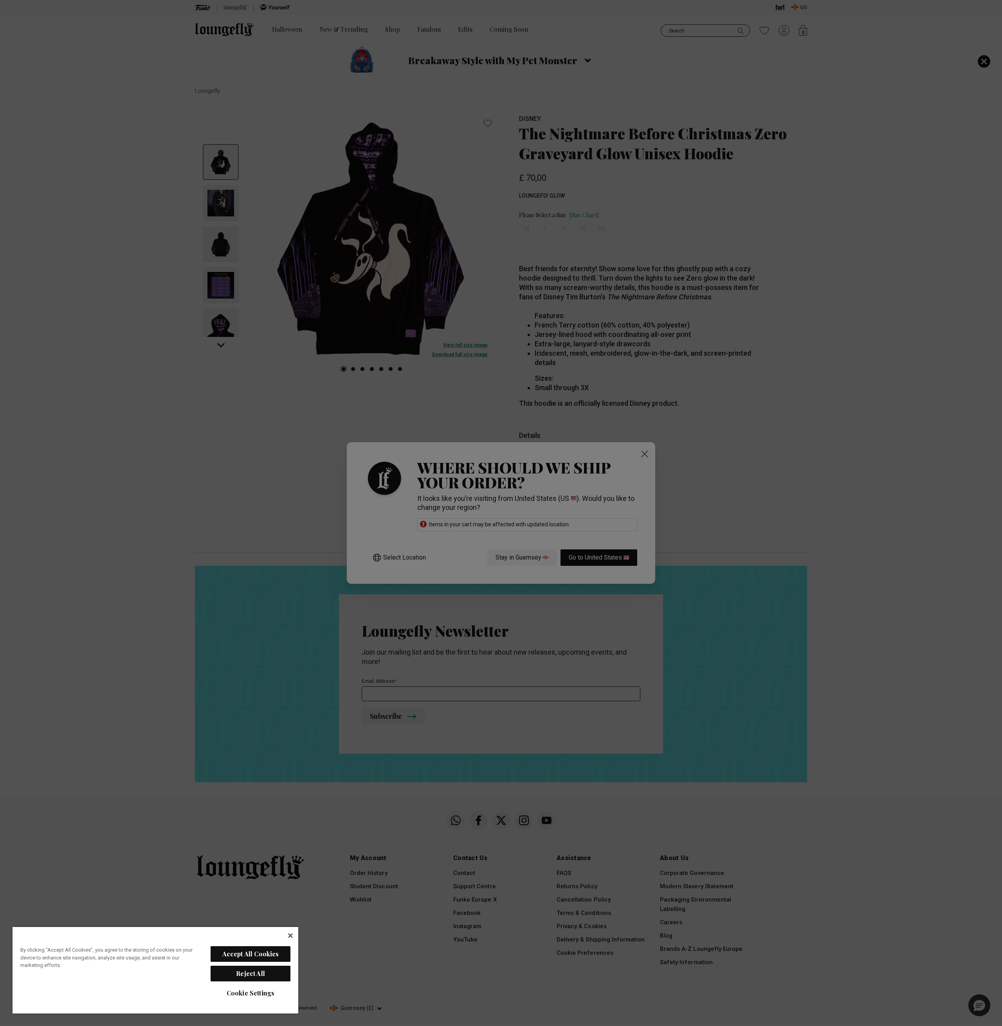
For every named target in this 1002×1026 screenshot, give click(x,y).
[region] (155, 969)
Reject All (250, 973)
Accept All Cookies (250, 954)
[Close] (290, 935)
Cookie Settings (250, 993)
